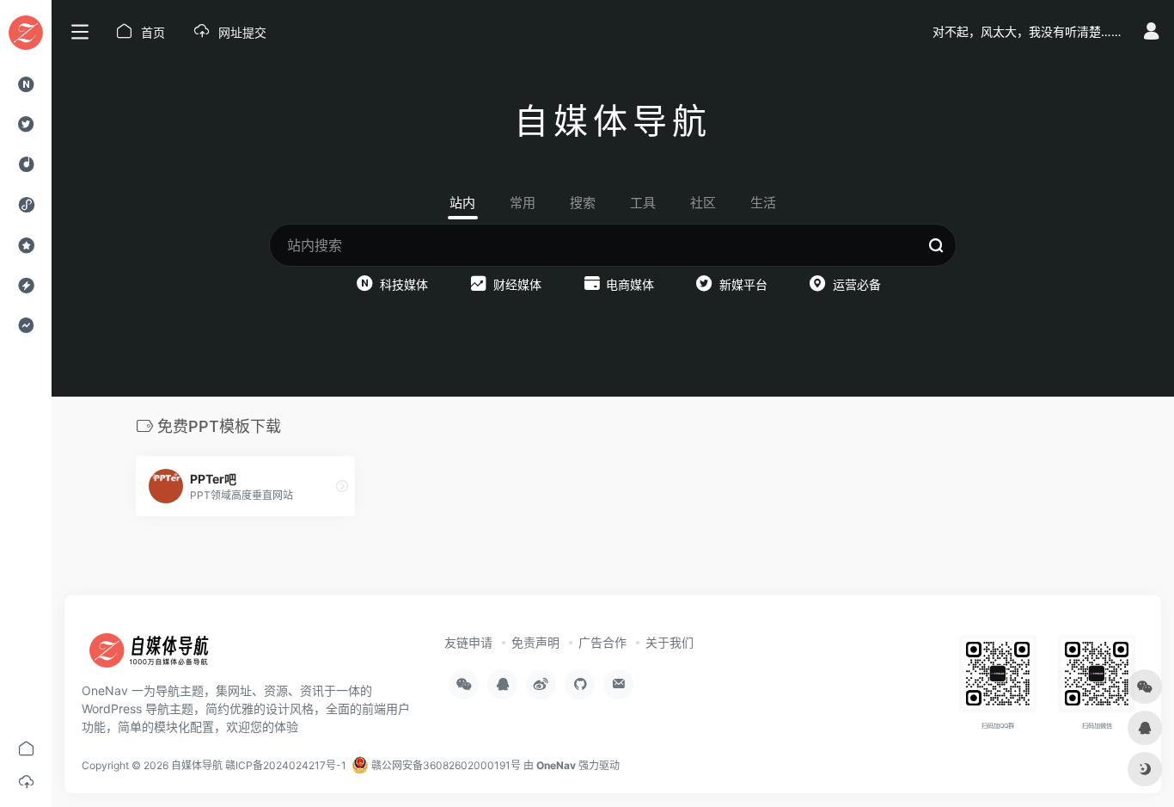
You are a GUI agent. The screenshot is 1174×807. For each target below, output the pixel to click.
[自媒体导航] (159, 656)
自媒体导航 (197, 765)
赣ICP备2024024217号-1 (285, 765)
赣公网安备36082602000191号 (445, 765)
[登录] (1151, 33)
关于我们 (669, 642)
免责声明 (535, 642)
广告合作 (602, 642)
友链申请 (468, 642)
